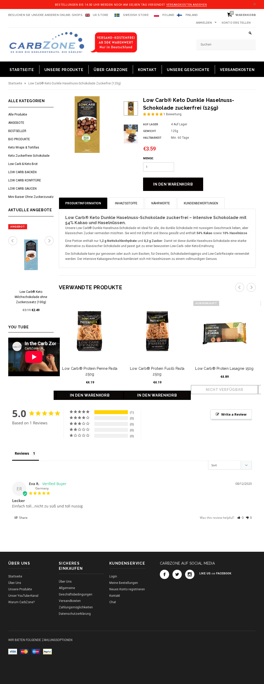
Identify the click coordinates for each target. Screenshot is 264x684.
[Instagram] (189, 574)
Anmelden (204, 22)
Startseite (15, 83)
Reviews (22, 453)
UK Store (101, 15)
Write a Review (233, 414)
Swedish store (135, 15)
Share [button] (23, 517)
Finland (192, 15)
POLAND (168, 15)
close (254, 4)
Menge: (148, 158)
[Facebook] (164, 574)
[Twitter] (177, 574)
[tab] (83, 203)
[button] (153, 114)
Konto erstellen (236, 22)
